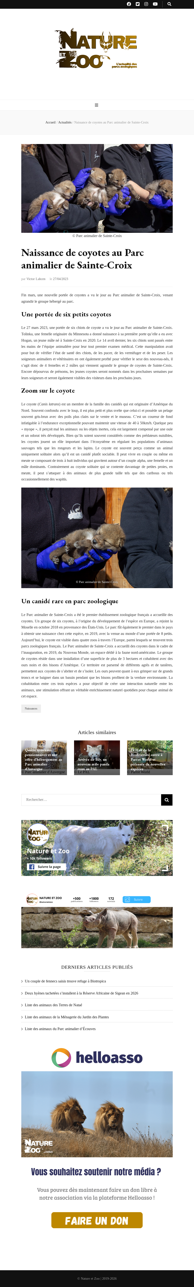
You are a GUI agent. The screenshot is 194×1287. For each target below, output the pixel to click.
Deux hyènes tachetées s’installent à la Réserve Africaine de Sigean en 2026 (81, 993)
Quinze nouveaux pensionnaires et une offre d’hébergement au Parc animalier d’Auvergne (43, 759)
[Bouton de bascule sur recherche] (169, 4)
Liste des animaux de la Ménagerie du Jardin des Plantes (67, 1017)
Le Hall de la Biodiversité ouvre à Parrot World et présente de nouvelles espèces (148, 759)
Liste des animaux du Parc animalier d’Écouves (60, 1029)
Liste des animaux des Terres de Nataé (53, 1005)
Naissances (31, 708)
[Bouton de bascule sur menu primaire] (97, 105)
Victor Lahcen (35, 279)
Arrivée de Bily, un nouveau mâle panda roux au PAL (93, 764)
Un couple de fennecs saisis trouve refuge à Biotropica (65, 981)
